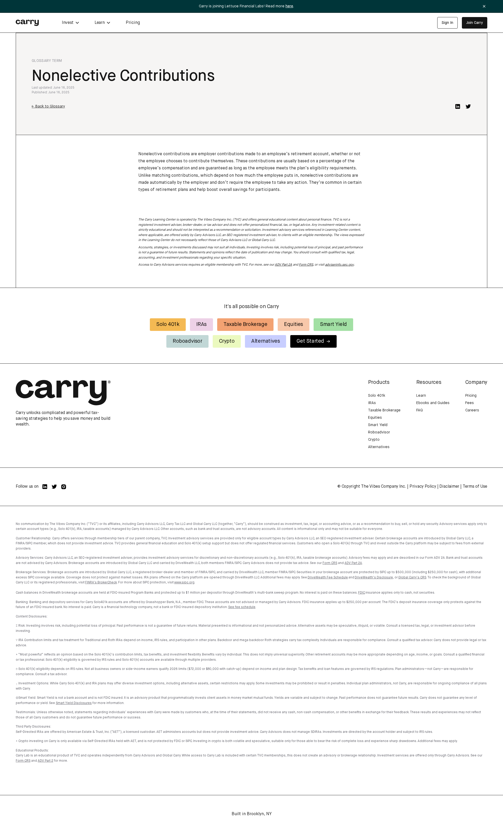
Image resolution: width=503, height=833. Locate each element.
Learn (421, 395)
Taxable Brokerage (245, 324)
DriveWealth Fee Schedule (328, 577)
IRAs (201, 324)
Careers (472, 410)
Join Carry (474, 23)
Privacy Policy (422, 487)
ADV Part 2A (283, 264)
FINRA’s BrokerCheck (101, 582)
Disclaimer (449, 487)
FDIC (361, 592)
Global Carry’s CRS (412, 577)
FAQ (419, 410)
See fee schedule (241, 607)
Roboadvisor (187, 341)
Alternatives (265, 341)
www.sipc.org (184, 582)
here (289, 6)
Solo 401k (167, 324)
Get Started (310, 341)
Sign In (447, 23)
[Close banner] (484, 6)
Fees (469, 403)
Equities (293, 324)
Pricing (133, 23)
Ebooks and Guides (433, 403)
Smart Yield (333, 324)
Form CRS (306, 264)
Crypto (227, 341)
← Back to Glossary (48, 106)
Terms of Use (475, 487)
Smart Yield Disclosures (74, 703)
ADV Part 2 (45, 760)
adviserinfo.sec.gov (339, 264)
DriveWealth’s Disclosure (374, 577)
